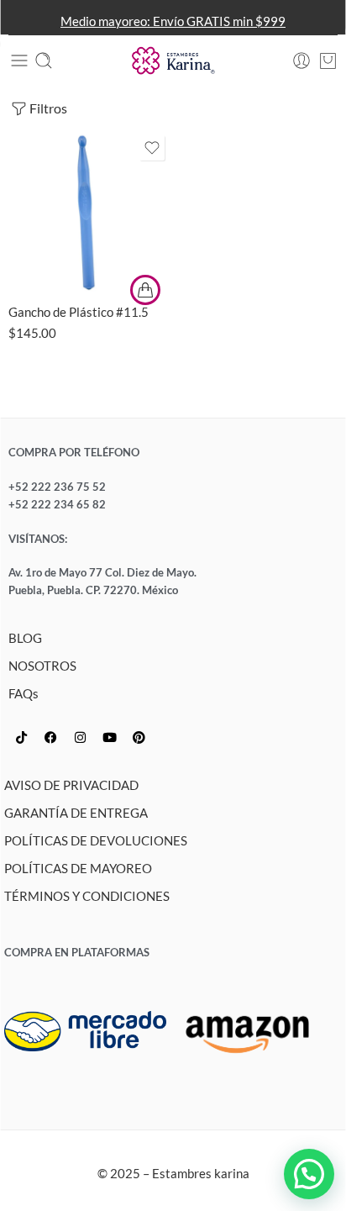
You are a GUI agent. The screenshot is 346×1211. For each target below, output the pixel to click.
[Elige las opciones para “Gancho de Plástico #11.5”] (145, 290)
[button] (309, 1174)
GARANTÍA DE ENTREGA (76, 813)
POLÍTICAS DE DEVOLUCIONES (95, 841)
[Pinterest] (138, 737)
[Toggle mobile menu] (19, 60)
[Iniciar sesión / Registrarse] (301, 60)
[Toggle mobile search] (43, 60)
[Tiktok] (21, 737)
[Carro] (328, 60)
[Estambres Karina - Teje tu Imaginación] (173, 60)
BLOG (25, 638)
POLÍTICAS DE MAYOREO (78, 868)
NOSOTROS (42, 666)
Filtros (48, 108)
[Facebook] (50, 737)
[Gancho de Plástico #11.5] (88, 211)
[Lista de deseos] (152, 148)
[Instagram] (79, 737)
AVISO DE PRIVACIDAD (71, 785)
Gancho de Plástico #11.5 (78, 311)
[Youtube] (109, 737)
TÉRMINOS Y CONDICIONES (87, 896)
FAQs (23, 694)
